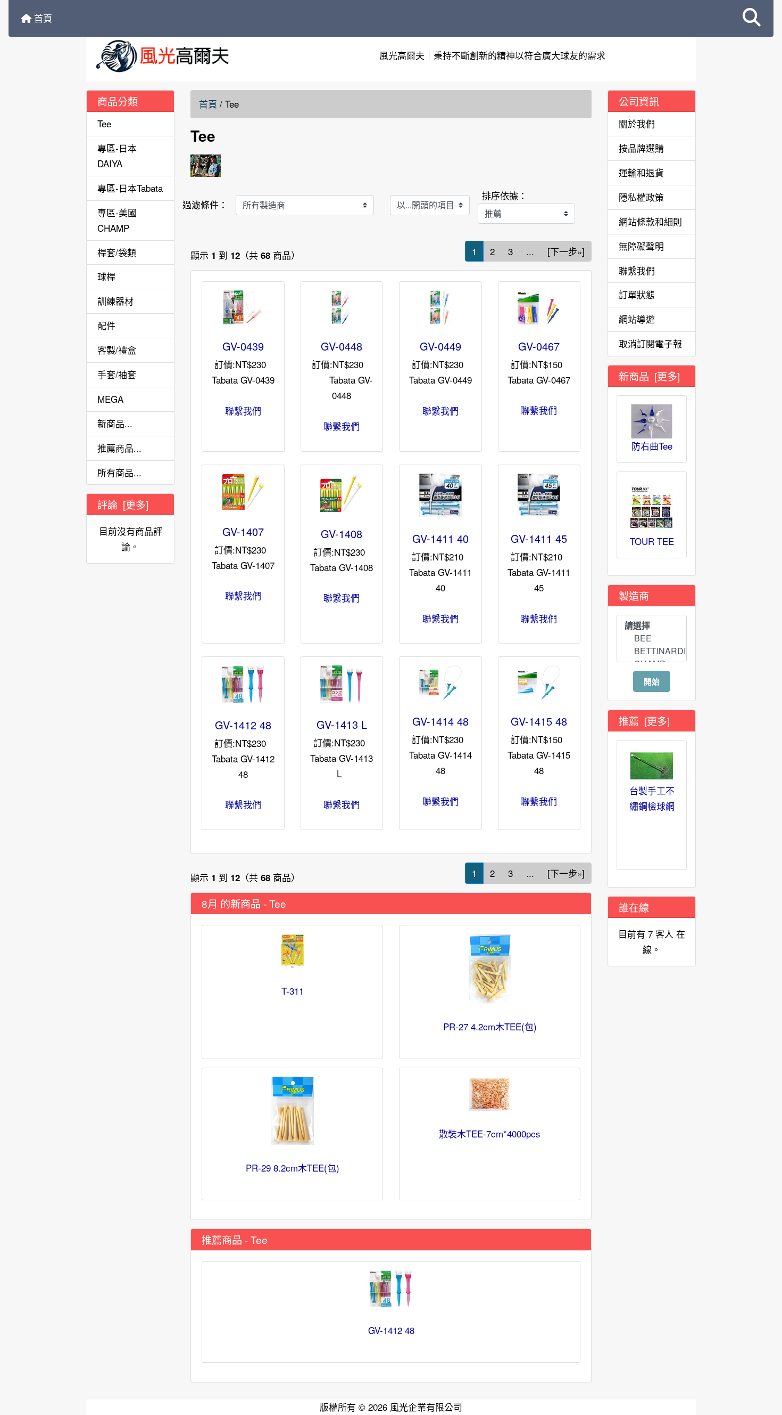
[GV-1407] (243, 492)
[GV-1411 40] (440, 495)
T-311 (292, 990)
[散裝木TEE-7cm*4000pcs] (489, 1094)
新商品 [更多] (649, 376)
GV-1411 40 (440, 538)
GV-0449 (440, 346)
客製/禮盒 (116, 349)
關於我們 (637, 123)
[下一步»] (566, 251)
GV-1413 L (342, 724)
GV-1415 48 (539, 721)
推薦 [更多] (644, 720)
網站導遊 (637, 319)
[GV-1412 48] (243, 684)
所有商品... (119, 472)
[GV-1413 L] (342, 684)
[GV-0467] (539, 307)
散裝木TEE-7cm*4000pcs (489, 1133)
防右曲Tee (651, 445)
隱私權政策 (641, 197)
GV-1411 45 (539, 538)
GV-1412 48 (243, 725)
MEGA (110, 398)
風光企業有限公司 (426, 1406)
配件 (106, 325)
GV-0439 (243, 346)
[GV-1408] (342, 493)
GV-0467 (539, 346)
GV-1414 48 (440, 721)
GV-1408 (341, 533)
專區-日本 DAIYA (117, 155)
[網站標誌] (188, 55)
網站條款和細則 (650, 221)
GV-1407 (243, 531)
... (530, 251)
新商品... (114, 423)
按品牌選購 (641, 147)
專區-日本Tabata (130, 187)
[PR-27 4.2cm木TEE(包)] (489, 969)
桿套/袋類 (116, 252)
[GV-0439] (243, 307)
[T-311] (292, 951)
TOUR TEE (652, 541)
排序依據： (504, 195)
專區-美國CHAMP (117, 220)
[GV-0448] (342, 307)
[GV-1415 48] (539, 682)
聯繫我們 (243, 410)
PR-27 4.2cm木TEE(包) (490, 1026)
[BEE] (651, 638)
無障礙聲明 (641, 246)
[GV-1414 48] (440, 682)
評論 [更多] (122, 504)
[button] (751, 18)
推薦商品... (119, 447)
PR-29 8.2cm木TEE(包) (292, 1167)
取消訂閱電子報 (650, 343)
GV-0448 (341, 346)
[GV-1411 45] (539, 495)
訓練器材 (115, 300)
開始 (652, 681)
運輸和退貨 (641, 172)
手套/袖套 (116, 374)
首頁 (41, 18)
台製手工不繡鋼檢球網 (652, 798)
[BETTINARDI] (651, 651)
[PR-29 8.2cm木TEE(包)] (292, 1111)
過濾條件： (205, 204)
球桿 (106, 276)
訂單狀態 (637, 294)
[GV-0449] (440, 307)
